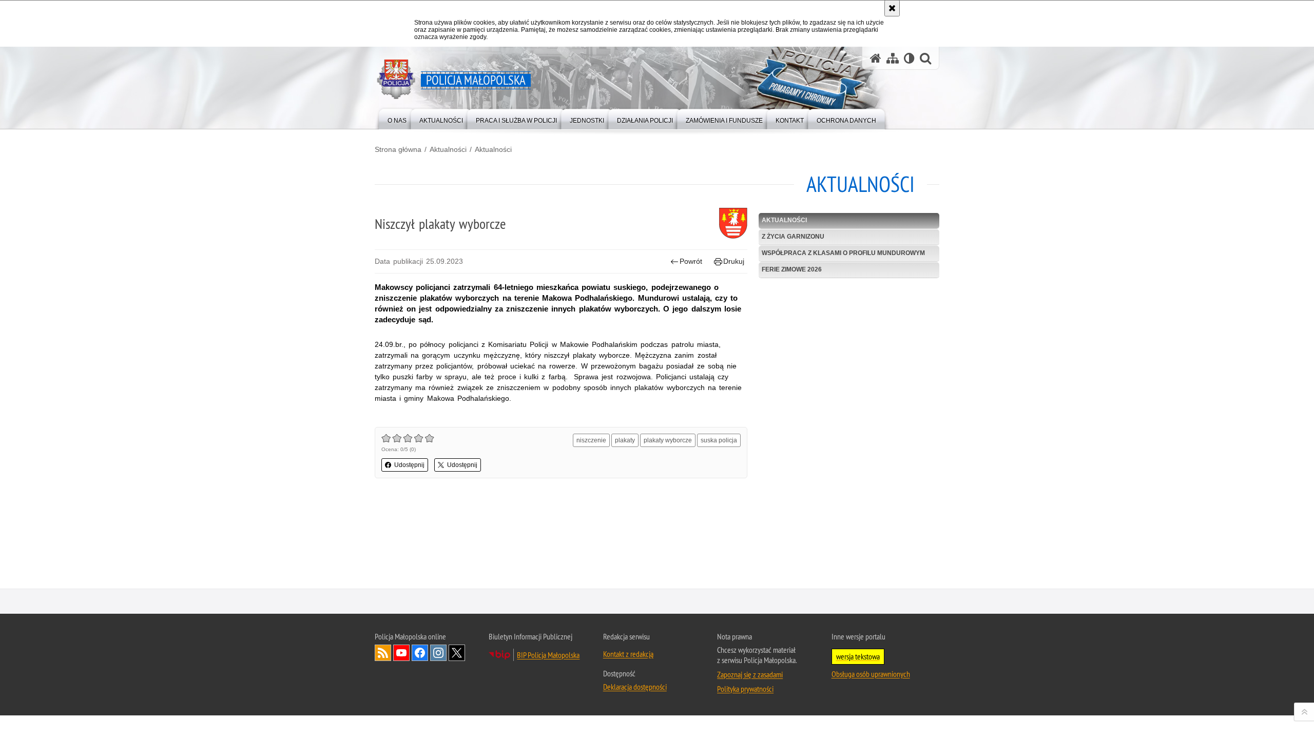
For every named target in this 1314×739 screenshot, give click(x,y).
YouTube (401, 653)
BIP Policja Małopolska (548, 655)
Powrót (691, 261)
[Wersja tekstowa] (909, 58)
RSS (383, 653)
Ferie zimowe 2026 (792, 269)
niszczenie (591, 440)
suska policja (719, 440)
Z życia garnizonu (793, 236)
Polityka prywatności (745, 689)
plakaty (625, 440)
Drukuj (733, 261)
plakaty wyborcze (668, 440)
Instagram (438, 653)
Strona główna (398, 149)
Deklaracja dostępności (635, 687)
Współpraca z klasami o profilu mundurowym (843, 253)
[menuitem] (397, 118)
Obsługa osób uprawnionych (871, 674)
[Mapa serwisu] (892, 58)
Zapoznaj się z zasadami (750, 674)
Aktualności (448, 149)
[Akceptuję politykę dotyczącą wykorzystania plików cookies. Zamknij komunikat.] (892, 8)
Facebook (420, 653)
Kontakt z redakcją (628, 654)
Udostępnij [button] (409, 465)
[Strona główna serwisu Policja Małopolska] (875, 58)
